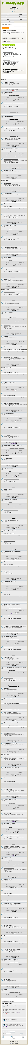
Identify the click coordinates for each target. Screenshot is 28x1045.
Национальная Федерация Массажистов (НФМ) (14, 102)
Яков (14, 130)
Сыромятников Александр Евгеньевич (12, 551)
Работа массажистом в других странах (12, 903)
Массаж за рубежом (5, 900)
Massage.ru (12, 1041)
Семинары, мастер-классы (10, 382)
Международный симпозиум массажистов (13, 445)
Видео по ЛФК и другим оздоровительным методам (15, 667)
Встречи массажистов (9, 413)
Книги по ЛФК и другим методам (11, 615)
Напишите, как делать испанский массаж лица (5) (12, 54)
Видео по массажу (8, 657)
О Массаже (20, 14)
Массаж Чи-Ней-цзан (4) (7, 57)
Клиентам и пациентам (6, 367)
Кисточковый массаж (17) (8, 52)
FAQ (12, 9)
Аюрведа (6, 336)
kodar (13, 124)
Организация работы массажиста (11, 777)
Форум (7, 16)
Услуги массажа (7, 813)
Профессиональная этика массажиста (12, 138)
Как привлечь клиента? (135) (8, 71)
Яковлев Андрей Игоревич (10, 591)
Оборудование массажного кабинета (12, 722)
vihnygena (13, 334)
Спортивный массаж (8, 203)
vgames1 (13, 855)
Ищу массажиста (8, 879)
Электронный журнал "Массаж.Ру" (11, 148)
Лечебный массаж (8, 193)
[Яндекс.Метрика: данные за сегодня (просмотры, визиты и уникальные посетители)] (14, 1043)
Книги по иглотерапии (8, 646)
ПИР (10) (4, 55)
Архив (5, 989)
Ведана (10, 522)
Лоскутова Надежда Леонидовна (11, 520)
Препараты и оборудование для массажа (10, 709)
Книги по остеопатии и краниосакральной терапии (14, 626)
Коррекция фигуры (8, 214)
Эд (15, 317)
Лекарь (10, 543)
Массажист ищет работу (9, 823)
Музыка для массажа (8, 678)
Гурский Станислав (8, 468)
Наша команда (12, 1001)
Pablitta (13, 987)
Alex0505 (13, 696)
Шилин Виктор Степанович (10, 581)
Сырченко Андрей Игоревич (10, 561)
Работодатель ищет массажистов (11, 834)
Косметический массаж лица (10, 247)
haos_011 (13, 644)
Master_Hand (15, 162)
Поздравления (7, 968)
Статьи (20, 16)
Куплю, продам (7, 857)
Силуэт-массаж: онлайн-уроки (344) (9, 48)
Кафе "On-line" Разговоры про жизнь (12, 949)
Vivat (13, 549)
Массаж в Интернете (8, 789)
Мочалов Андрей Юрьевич (10, 530)
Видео (20, 19)
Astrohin (13, 411)
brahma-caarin (11, 564)
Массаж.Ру (3, 79)
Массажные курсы (8, 392)
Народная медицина (8, 312)
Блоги (7, 19)
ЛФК (5, 302)
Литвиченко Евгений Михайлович (11, 510)
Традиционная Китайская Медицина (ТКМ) (13, 346)
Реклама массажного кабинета (10, 799)
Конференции (7, 435)
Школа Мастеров (5, 455)
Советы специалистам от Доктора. (11, 403)
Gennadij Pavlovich (13, 832)
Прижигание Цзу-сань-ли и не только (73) (10, 53)
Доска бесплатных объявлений (11, 959)
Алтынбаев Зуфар (8, 458)
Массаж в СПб (8, 21)
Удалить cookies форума (5, 1001)
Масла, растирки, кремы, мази (10, 712)
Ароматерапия (7, 325)
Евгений (10, 512)
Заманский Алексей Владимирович (11, 479)
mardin (13, 90)
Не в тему (3, 935)
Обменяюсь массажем (9, 868)
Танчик (13, 453)
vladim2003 (13, 476)
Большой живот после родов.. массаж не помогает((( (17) (13, 70)
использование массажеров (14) (9, 64)
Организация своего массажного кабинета (13, 913)
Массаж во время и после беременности (13, 267)
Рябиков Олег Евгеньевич (9, 541)
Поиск (16, 9)
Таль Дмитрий (7, 571)
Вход (14, 11)
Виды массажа (4, 180)
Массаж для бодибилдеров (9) (8, 65)
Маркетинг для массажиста (10, 757)
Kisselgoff (13, 100)
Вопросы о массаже (8, 116)
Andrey (16, 217)
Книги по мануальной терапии (10, 636)
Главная (7, 14)
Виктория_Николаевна (13, 686)
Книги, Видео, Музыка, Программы (8, 601)
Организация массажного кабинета (11, 767)
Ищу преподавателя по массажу (11, 889)
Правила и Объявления (9, 82)
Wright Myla (5, 1026)
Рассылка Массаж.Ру (8, 170)
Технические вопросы (9, 937)
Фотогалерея (7, 979)
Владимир (16, 84)
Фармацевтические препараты (10, 743)
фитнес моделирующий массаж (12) (9, 63)
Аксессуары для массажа (9, 733)
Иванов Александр (8, 489)
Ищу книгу (6, 688)
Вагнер (13, 168)
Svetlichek (13, 613)
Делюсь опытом (7, 423)
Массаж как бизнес (5, 754)
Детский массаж (7, 257)
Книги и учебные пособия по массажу (12, 604)
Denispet (13, 178)
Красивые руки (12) (6, 72)
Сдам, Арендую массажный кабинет (12, 846)
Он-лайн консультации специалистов (12, 369)
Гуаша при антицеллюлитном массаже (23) (11, 61)
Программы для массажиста (10, 698)
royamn (13, 421)
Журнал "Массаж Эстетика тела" (11, 159)
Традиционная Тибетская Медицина (11, 357)
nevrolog (13, 675)
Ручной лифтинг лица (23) (8, 47)
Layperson (13, 634)
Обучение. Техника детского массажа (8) (10, 69)
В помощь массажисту (6, 113)
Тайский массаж (7, 279)
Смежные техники (5, 289)
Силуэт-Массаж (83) (7, 58)
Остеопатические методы (9, 292)
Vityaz (10, 491)
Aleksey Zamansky (16, 95)
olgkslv (13, 559)
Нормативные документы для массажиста (13, 127)
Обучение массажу (5, 379)
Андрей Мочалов (12, 533)
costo (13, 741)
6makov (13, 707)
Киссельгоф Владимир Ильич (10, 499)
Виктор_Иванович (13, 136)
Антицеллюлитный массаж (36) (9, 56)
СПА (5, 236)
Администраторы (9, 1013)
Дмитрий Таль (11, 84)
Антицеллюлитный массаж (10, 225)
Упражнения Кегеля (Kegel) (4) (8, 66)
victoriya (13, 821)
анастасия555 (13, 443)
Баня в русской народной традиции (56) (10, 62)
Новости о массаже (8, 92)
